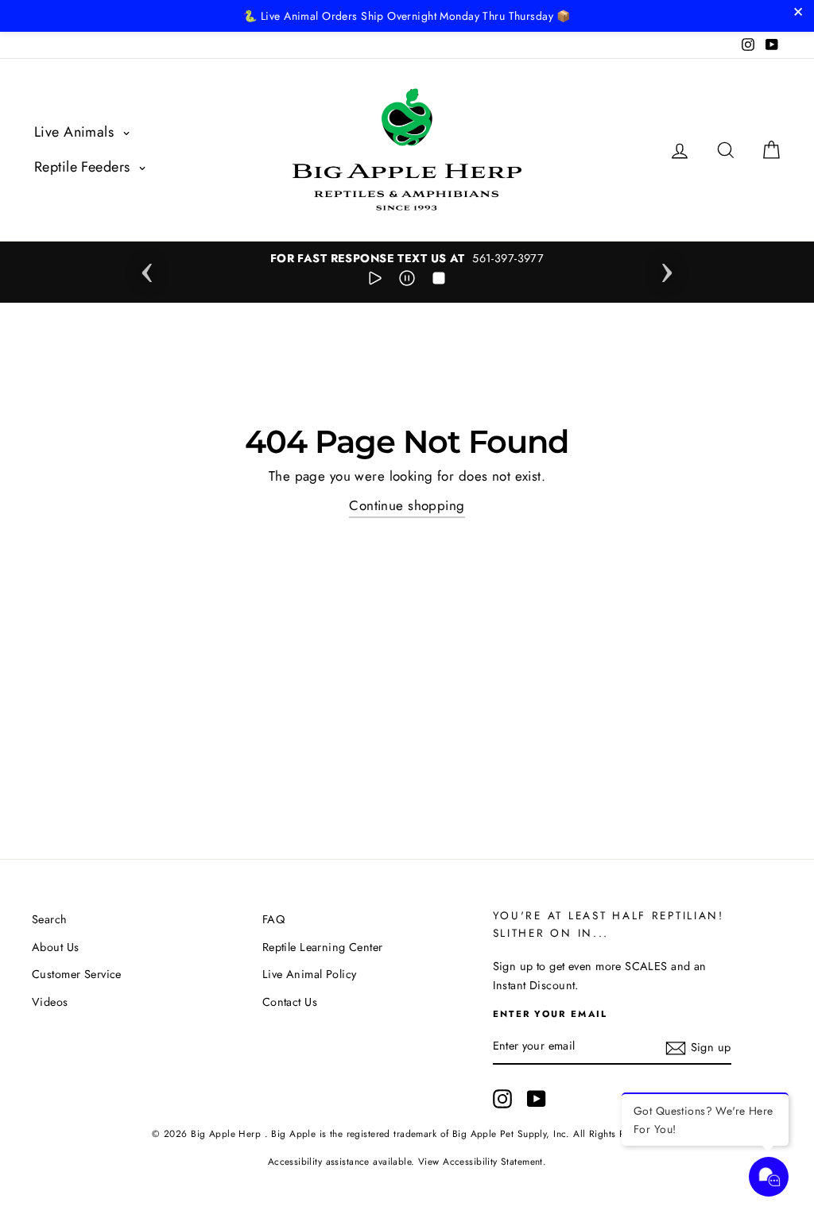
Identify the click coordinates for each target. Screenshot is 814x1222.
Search (50, 919)
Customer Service (77, 974)
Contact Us (289, 1002)
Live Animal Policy (309, 974)
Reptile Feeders (84, 167)
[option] (407, 258)
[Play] (375, 281)
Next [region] (667, 268)
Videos (50, 1002)
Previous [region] (147, 268)
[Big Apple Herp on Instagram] (502, 1098)
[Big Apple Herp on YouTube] (536, 1098)
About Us (55, 947)
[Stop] (438, 281)
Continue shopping (406, 505)
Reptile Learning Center (322, 947)
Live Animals (76, 132)
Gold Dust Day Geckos (142, 1179)
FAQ (273, 919)
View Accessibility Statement (480, 1161)
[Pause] (407, 281)
